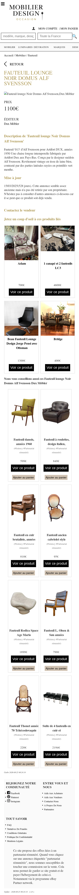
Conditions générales (17, 832)
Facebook (15, 793)
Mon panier (69, 28)
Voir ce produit (21, 292)
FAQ (9, 824)
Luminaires (25, 47)
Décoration (41, 47)
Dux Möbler (11, 124)
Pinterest (14, 797)
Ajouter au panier (23, 477)
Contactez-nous (51, 801)
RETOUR (17, 64)
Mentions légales (15, 840)
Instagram (15, 801)
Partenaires (49, 809)
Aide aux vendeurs (53, 797)
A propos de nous (53, 805)
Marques (59, 47)
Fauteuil (32, 55)
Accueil (8, 55)
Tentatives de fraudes (17, 828)
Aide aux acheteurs (53, 793)
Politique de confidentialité (19, 836)
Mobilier (9, 47)
